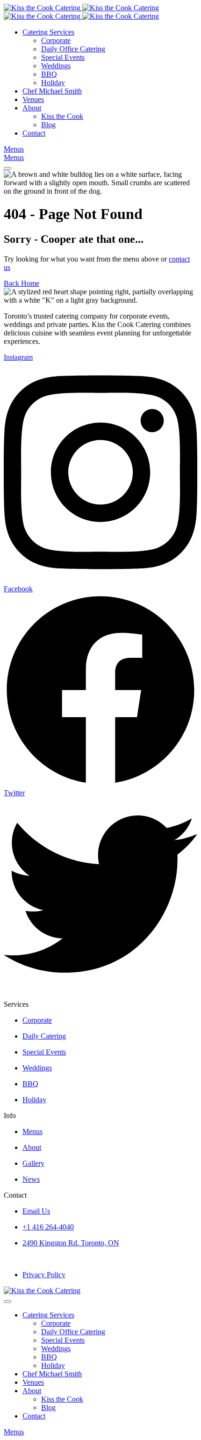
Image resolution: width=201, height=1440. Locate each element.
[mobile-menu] (7, 168)
